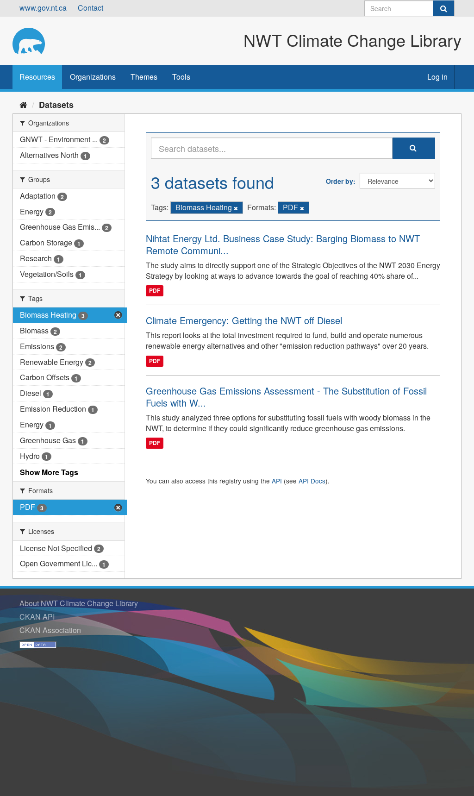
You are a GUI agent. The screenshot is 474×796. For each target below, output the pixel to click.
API (277, 480)
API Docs (312, 480)
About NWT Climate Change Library (78, 603)
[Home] (23, 104)
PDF (154, 290)
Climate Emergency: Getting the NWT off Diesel (244, 320)
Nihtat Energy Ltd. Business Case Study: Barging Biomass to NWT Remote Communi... (283, 244)
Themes (144, 76)
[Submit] (443, 8)
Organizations (93, 76)
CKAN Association (50, 630)
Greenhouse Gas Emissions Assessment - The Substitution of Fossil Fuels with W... (286, 396)
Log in (437, 76)
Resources (37, 76)
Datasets (56, 105)
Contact (90, 7)
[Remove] (236, 208)
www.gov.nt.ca (43, 7)
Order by (339, 181)
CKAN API (37, 616)
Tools (181, 76)
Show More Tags (49, 472)
